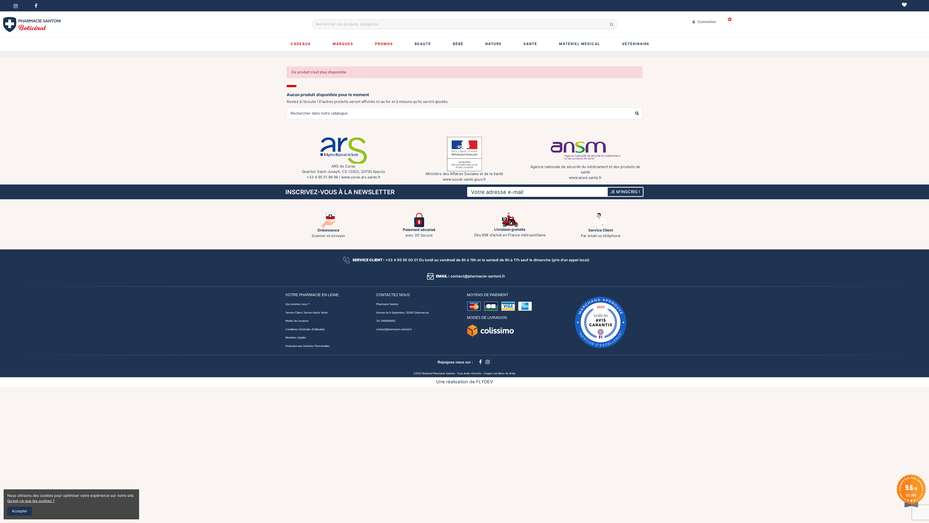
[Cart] (728, 21)
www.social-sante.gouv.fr (464, 179)
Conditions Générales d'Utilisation (305, 329)
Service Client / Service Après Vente (306, 312)
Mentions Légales (295, 337)
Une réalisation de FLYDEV (464, 382)
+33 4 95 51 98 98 (322, 177)
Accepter (19, 511)
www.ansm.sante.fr (585, 177)
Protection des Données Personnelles (307, 346)
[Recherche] (612, 24)
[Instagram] (487, 362)
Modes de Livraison (296, 320)
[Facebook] (480, 362)
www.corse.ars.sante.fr (361, 177)
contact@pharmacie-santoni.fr (394, 329)
